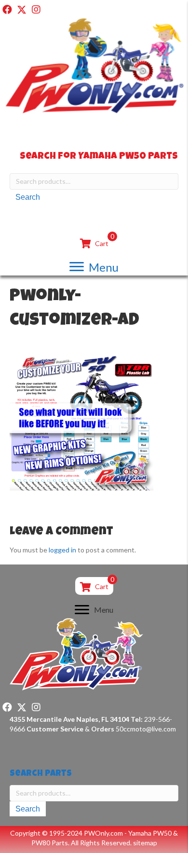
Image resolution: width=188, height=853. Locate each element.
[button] (7, 9)
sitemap (145, 843)
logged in (62, 550)
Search (27, 197)
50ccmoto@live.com (146, 729)
